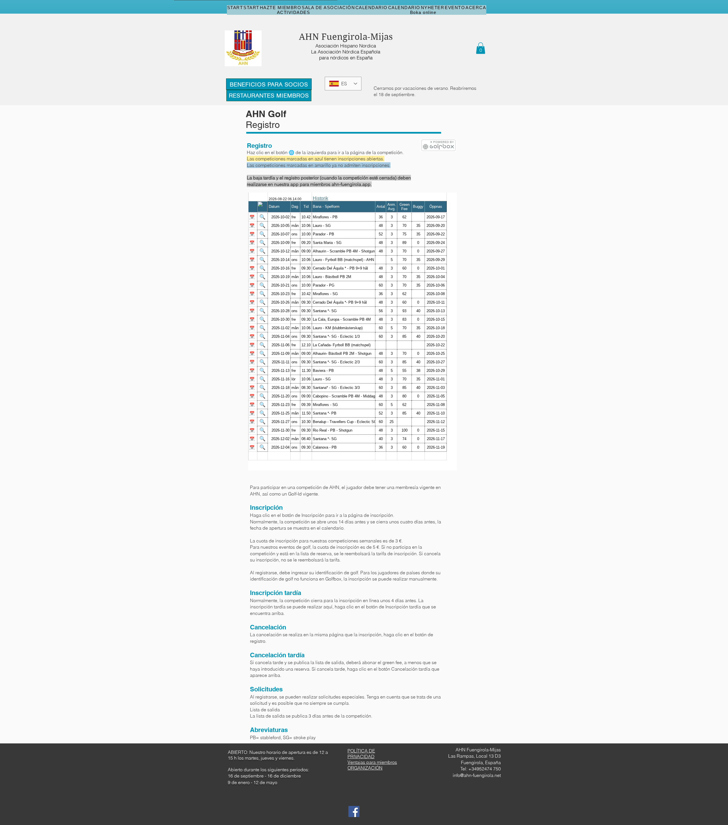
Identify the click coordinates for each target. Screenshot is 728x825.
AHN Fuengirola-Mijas (346, 37)
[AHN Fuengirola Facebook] (353, 811)
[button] (480, 48)
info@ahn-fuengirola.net (477, 775)
